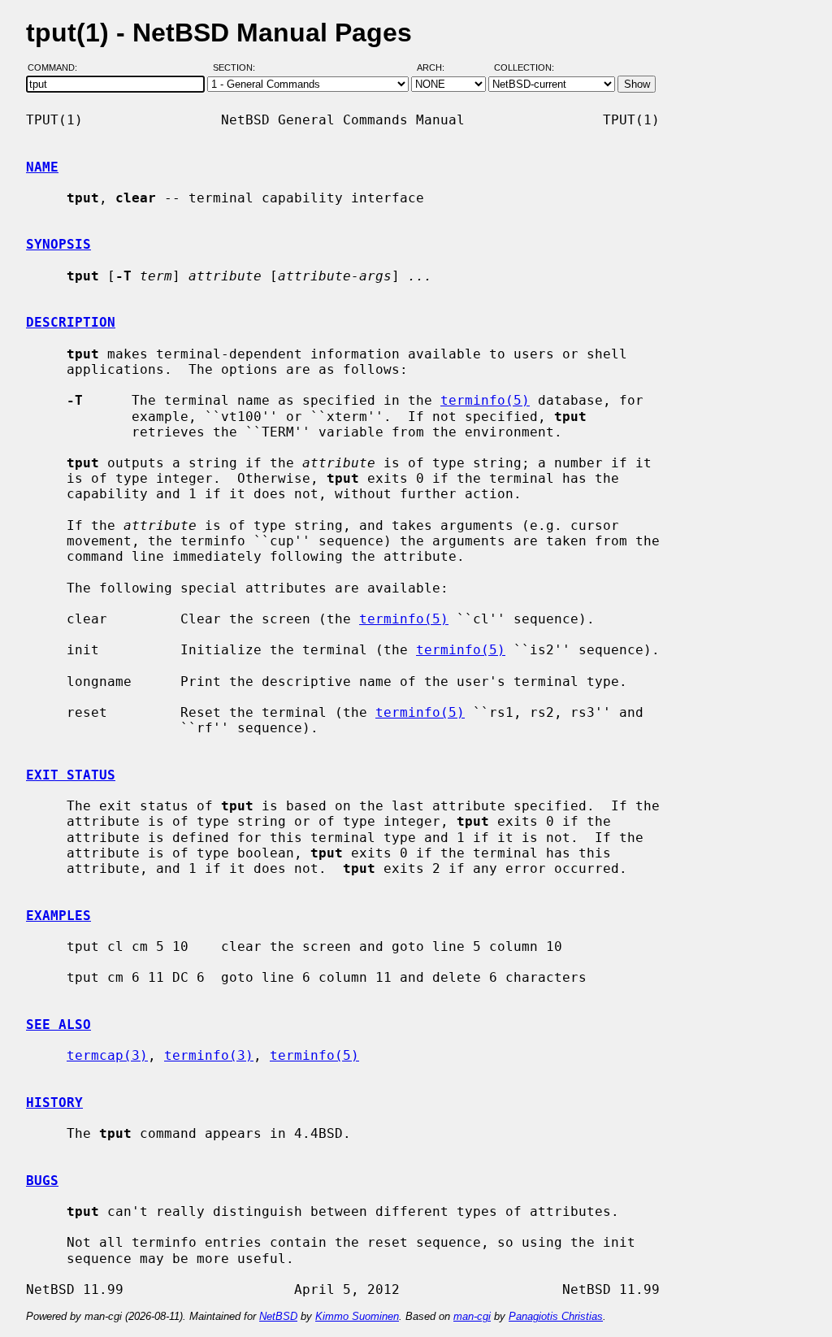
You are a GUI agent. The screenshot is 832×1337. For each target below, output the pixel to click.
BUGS (42, 1180)
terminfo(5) (485, 400)
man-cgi (472, 1316)
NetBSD (278, 1316)
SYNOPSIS (58, 244)
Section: (237, 67)
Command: (57, 67)
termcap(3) (107, 1055)
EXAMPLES (58, 915)
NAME (42, 167)
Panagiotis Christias (556, 1316)
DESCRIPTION (70, 322)
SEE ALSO (58, 1024)
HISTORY (54, 1102)
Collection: (524, 67)
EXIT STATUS (70, 775)
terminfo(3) (209, 1055)
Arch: (438, 67)
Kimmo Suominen (357, 1316)
